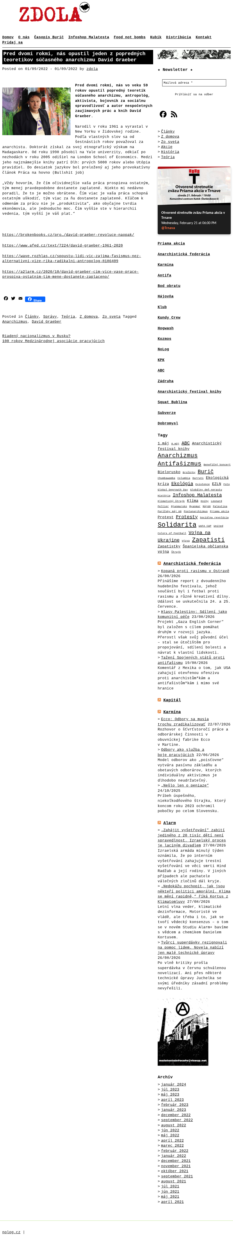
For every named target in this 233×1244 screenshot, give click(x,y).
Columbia (183, 478)
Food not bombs (130, 37)
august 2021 (173, 1181)
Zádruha (166, 381)
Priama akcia (219, 511)
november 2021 (176, 1166)
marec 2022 (172, 1146)
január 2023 (173, 1110)
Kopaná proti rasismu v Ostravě (195, 571)
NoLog (163, 349)
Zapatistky (169, 546)
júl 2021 (170, 1187)
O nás (24, 37)
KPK (161, 360)
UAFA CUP (205, 526)
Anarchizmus (14, 322)
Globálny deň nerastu (206, 489)
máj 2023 (170, 1095)
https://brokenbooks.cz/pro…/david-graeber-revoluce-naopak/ (68, 235)
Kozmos (164, 339)
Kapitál (172, 700)
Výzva (186, 540)
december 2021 (176, 1161)
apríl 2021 (172, 1202)
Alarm (169, 823)
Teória (68, 317)
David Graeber (46, 322)
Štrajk (176, 552)
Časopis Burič (49, 37)
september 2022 (177, 1120)
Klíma (192, 501)
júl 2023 (170, 1090)
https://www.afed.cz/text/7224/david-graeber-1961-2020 (62, 246)
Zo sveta (111, 317)
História (170, 152)
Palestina (220, 506)
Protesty (187, 517)
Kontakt (204, 37)
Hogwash (166, 328)
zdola (92, 69)
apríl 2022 (172, 1141)
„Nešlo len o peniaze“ (185, 786)
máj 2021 (170, 1197)
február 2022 (174, 1151)
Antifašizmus (179, 464)
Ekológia (182, 483)
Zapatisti (208, 540)
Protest (166, 517)
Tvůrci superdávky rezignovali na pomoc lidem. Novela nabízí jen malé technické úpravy (192, 948)
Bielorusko (169, 472)
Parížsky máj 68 (170, 511)
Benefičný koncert (217, 464)
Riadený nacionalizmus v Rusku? (36, 336)
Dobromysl (168, 423)
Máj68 (207, 506)
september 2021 (177, 1176)
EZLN (216, 484)
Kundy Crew (169, 318)
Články (32, 317)
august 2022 (173, 1125)
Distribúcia (178, 37)
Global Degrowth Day (173, 489)
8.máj (175, 443)
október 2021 (174, 1171)
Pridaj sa (12, 43)
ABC (186, 443)
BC (162, 371)
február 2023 (174, 1105)
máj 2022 (170, 1135)
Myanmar (194, 506)
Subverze (167, 413)
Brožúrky (189, 472)
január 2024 (173, 1085)
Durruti (198, 478)
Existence (202, 484)
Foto (226, 484)
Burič (206, 472)
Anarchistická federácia (192, 563)
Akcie (166, 147)
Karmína (172, 712)
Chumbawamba (166, 478)
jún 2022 (170, 1130)
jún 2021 (170, 1192)
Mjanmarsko (179, 506)
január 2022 (173, 1156)
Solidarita (177, 525)
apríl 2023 (172, 1100)
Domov (8, 37)
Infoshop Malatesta (88, 37)
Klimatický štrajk (171, 501)
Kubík (156, 37)
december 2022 (176, 1115)
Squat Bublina (172, 402)
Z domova (89, 317)
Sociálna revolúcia (214, 517)
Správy (50, 317)
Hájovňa (166, 296)
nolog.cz (11, 1232)
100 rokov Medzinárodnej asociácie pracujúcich (53, 341)
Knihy (205, 501)
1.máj (163, 443)
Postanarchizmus (196, 511)
